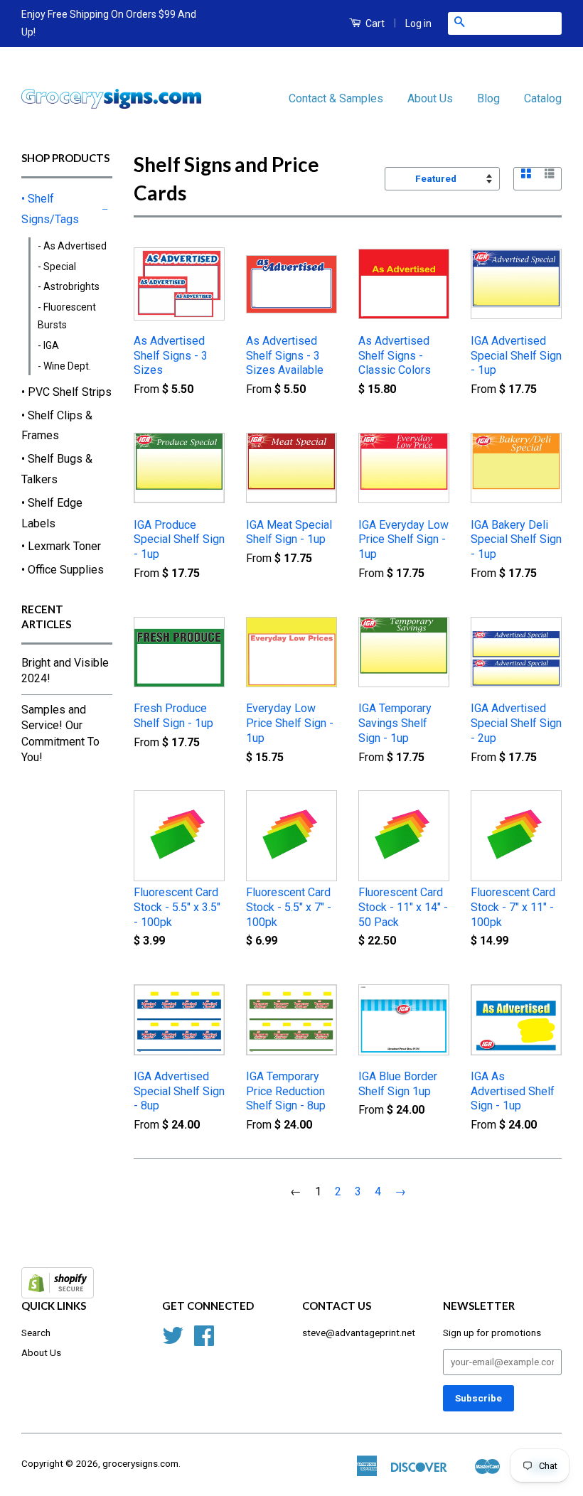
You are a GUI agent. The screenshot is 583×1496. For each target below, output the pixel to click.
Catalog (543, 98)
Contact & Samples (336, 98)
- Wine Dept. (64, 366)
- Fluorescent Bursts (67, 315)
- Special (57, 266)
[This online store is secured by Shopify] (57, 1294)
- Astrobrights (69, 286)
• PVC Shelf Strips (66, 392)
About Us (430, 98)
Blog (488, 98)
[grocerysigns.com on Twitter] (172, 1340)
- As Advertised (72, 246)
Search (35, 1332)
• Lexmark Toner (61, 546)
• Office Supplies (62, 569)
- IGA (48, 345)
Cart (374, 23)
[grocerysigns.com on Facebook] (204, 1340)
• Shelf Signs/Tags (50, 209)
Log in (418, 23)
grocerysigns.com (140, 1463)
